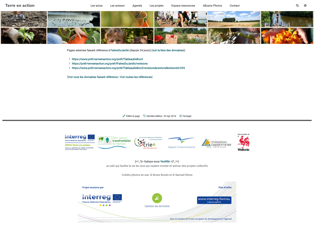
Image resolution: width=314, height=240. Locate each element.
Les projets (157, 5)
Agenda (137, 5)
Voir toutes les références (136, 77)
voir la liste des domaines (168, 50)
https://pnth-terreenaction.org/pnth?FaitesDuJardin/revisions (110, 63)
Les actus (97, 5)
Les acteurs (117, 5)
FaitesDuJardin (120, 50)
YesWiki (165, 161)
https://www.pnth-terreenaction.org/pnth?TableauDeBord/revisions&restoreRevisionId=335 (128, 68)
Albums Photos (212, 5)
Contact (235, 5)
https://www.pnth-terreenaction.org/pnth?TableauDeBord (107, 59)
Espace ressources (183, 5)
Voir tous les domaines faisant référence (93, 77)
